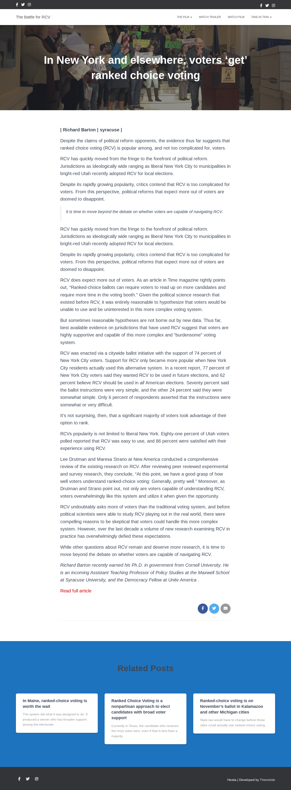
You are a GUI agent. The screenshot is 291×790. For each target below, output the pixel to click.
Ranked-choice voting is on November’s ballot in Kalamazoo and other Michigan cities (231, 706)
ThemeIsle (267, 780)
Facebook (17, 5)
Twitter (23, 5)
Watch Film (236, 17)
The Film (183, 17)
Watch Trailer (210, 17)
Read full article (75, 590)
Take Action (260, 17)
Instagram (29, 5)
